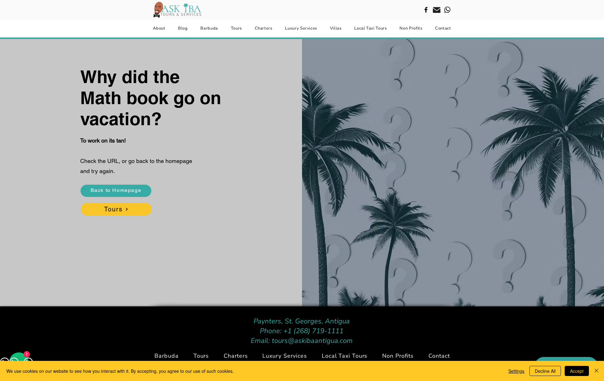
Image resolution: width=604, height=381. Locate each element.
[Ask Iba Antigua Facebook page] (426, 10)
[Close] (596, 371)
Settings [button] (516, 371)
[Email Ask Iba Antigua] (436, 10)
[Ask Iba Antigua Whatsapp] (447, 10)
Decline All (545, 371)
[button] (235, 356)
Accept (577, 371)
